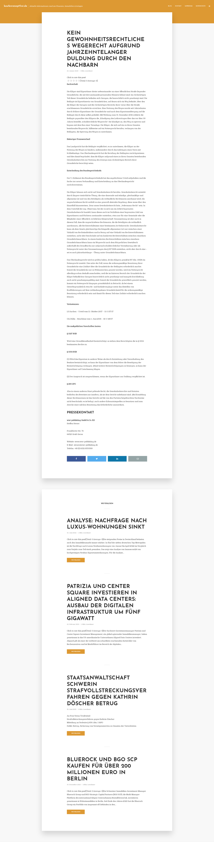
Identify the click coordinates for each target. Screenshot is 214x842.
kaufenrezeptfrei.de (15, 6)
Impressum (188, 6)
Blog (170, 6)
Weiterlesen (75, 560)
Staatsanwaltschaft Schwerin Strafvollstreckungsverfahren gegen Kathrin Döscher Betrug (107, 690)
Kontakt (178, 6)
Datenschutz (200, 6)
